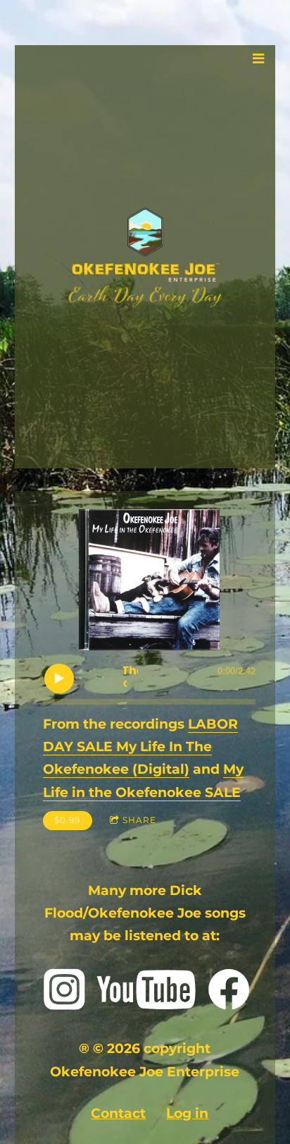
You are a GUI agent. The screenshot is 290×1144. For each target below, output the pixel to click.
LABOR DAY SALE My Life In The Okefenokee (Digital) (140, 747)
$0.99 (67, 820)
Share (139, 820)
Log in (187, 1113)
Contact (118, 1113)
